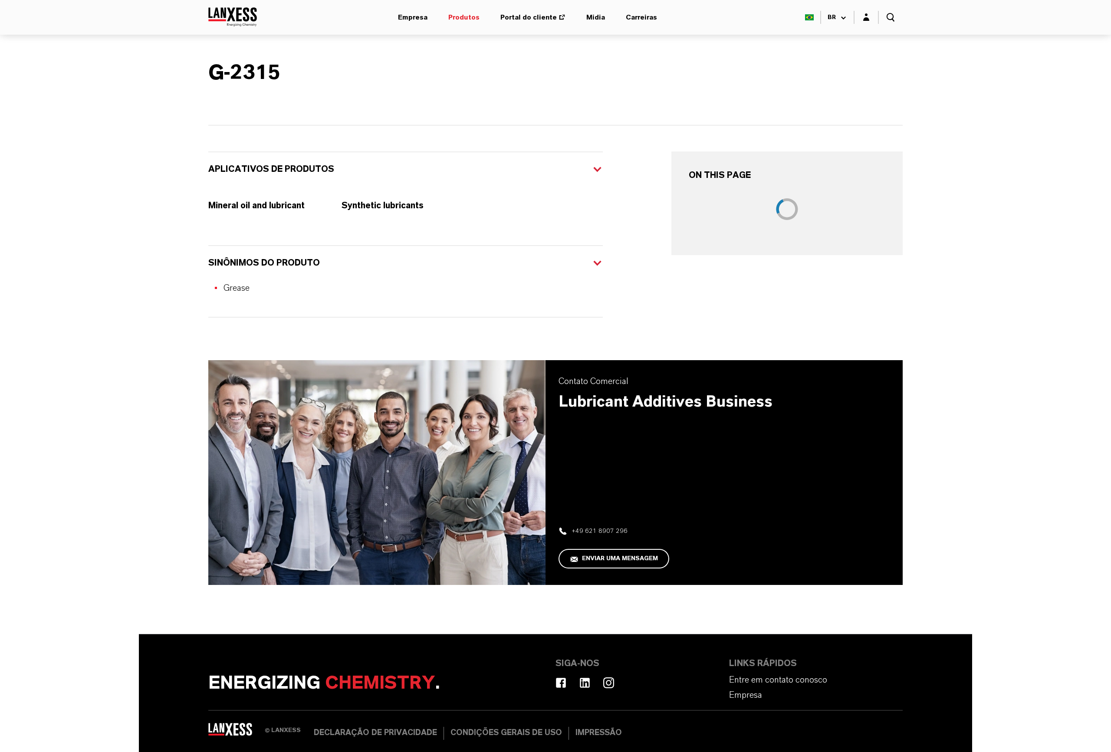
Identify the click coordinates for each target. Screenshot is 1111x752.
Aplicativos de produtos (271, 169)
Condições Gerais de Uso (506, 733)
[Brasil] (809, 17)
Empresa (412, 17)
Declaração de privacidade (375, 733)
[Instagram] (608, 682)
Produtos (464, 17)
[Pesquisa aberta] (890, 17)
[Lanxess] (236, 732)
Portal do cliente (528, 17)
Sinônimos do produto (264, 263)
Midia (595, 17)
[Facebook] (561, 682)
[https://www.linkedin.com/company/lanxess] (584, 682)
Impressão (598, 733)
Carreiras (641, 17)
